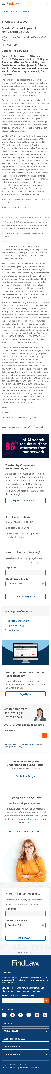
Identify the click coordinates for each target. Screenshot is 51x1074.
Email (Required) (10, 730)
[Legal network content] (46, 1054)
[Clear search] (43, 583)
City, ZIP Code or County (16, 579)
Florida (14, 11)
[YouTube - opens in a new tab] (12, 1015)
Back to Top (27, 952)
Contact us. (11, 982)
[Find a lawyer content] (46, 1031)
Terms (4, 1067)
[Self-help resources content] (46, 1038)
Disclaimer (23, 1067)
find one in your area (38, 819)
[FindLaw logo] (14, 4)
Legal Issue (10, 567)
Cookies (34, 1067)
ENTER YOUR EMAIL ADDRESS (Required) (18, 995)
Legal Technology (15, 625)
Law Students (14, 630)
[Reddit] (37, 1015)
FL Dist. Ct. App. (25, 11)
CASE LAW (5, 11)
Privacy (13, 1067)
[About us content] (46, 1023)
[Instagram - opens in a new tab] (28, 1015)
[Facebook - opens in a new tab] (4, 1015)
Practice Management (18, 620)
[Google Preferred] (45, 1015)
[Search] (46, 3)
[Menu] (3, 3)
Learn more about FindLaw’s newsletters (19, 744)
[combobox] (25, 572)
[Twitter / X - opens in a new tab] (20, 1015)
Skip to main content (25, 2)
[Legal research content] (46, 1046)
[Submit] (44, 735)
